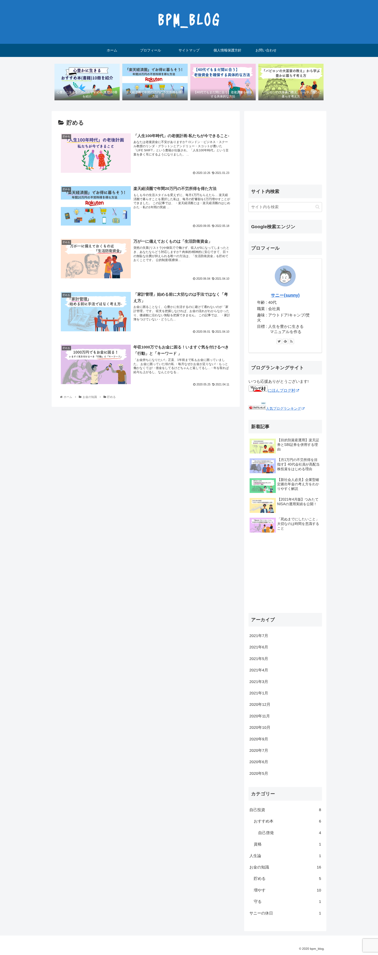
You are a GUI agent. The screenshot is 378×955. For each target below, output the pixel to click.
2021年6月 (258, 647)
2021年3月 (258, 681)
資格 (287, 844)
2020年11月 (259, 716)
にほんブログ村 (281, 390)
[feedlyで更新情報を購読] (285, 341)
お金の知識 (285, 867)
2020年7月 (258, 750)
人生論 (285, 855)
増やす (287, 890)
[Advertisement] (285, 146)
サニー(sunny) (285, 295)
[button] (317, 206)
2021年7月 (258, 636)
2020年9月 (258, 739)
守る (287, 901)
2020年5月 (258, 773)
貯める (287, 878)
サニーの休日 (285, 913)
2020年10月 (259, 727)
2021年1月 (258, 693)
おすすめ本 (287, 821)
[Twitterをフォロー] (279, 341)
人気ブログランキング (283, 408)
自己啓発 (289, 833)
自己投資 (285, 810)
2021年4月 (258, 670)
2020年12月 (259, 704)
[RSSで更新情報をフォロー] (291, 341)
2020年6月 (258, 762)
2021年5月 (258, 659)
